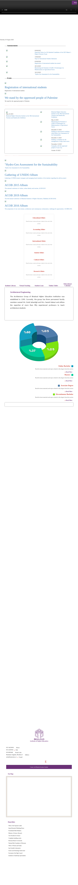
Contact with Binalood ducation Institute (39, 767)
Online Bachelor (64, 366)
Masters (67, 375)
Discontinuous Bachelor (64, 394)
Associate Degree (67, 385)
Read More (69, 372)
